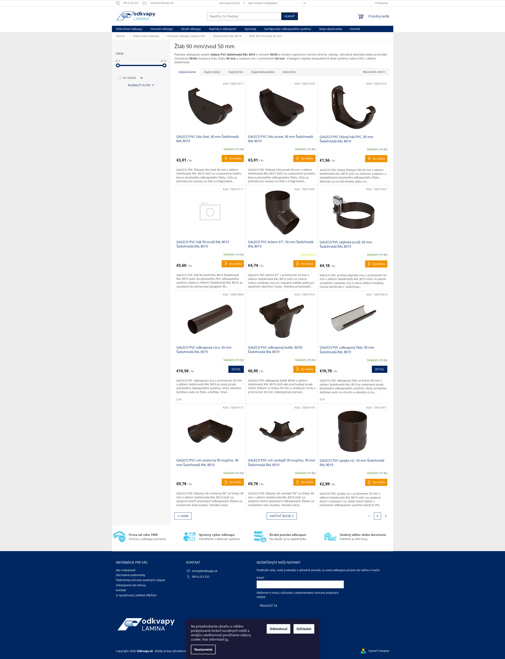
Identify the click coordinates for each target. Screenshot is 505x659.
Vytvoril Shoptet (378, 650)
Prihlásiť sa (268, 605)
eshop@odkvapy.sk (204, 571)
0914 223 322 (201, 576)
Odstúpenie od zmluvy (131, 585)
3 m (178, 399)
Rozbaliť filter (139, 85)
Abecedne (289, 72)
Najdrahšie (235, 72)
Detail (236, 369)
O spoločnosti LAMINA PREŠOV (136, 595)
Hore (185, 516)
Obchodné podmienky (263, 3)
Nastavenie (203, 649)
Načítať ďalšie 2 (282, 516)
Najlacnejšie (212, 72)
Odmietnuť (278, 629)
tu (226, 639)
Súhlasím (303, 629)
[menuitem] (129, 29)
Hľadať (289, 16)
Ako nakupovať (229, 3)
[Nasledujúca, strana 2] (377, 516)
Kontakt (121, 590)
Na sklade (133, 78)
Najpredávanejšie (263, 72)
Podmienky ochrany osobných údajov (140, 580)
